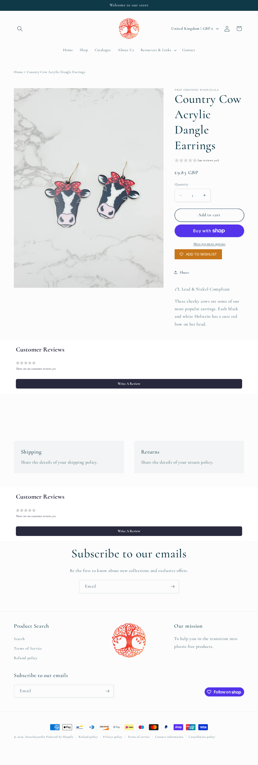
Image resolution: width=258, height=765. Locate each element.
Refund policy (26, 658)
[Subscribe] (173, 586)
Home (18, 72)
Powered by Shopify (59, 737)
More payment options (209, 244)
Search (19, 638)
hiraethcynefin (35, 737)
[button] (20, 28)
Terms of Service (28, 648)
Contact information (169, 737)
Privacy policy (112, 737)
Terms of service (139, 737)
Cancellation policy (202, 737)
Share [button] (184, 272)
